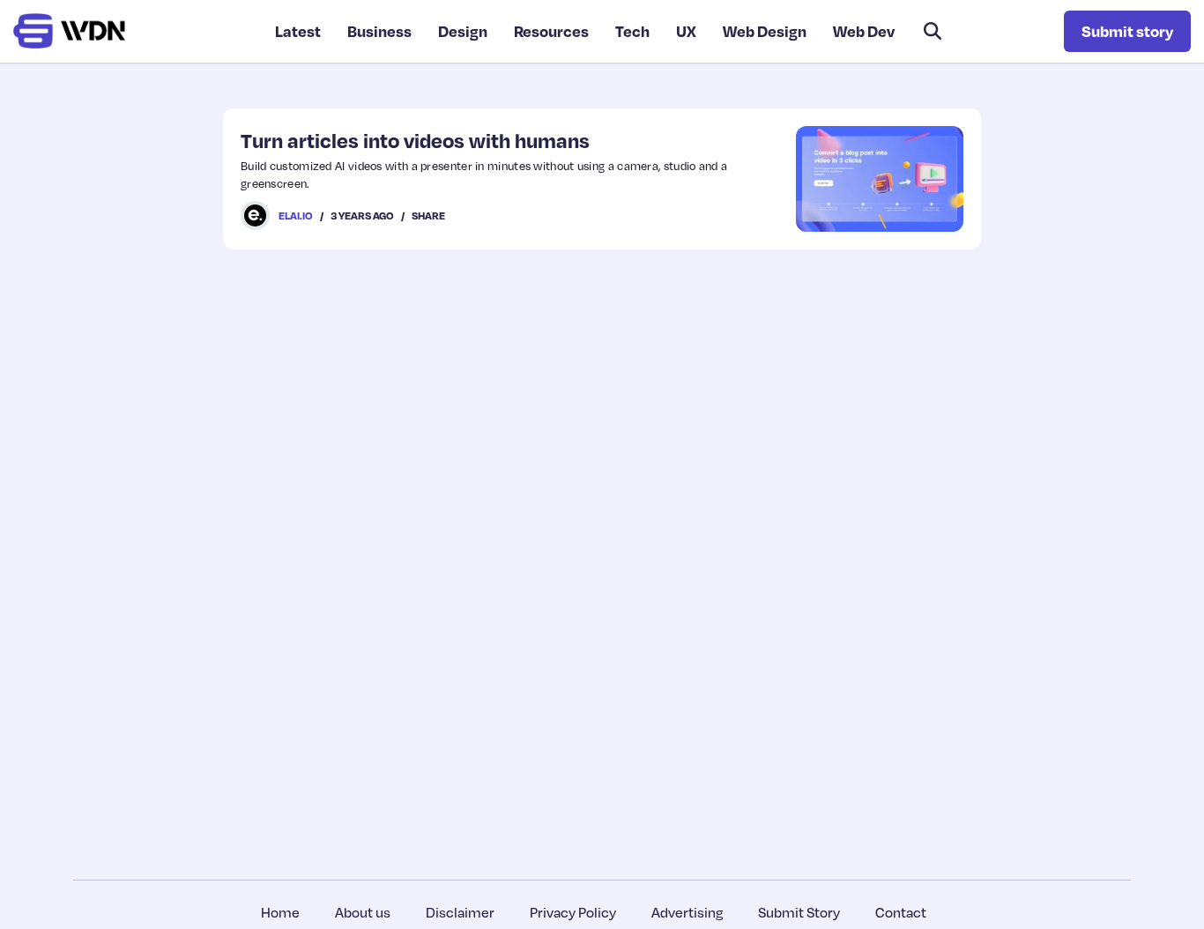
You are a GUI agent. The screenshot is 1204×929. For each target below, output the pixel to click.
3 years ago (362, 215)
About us (362, 912)
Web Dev (864, 31)
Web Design (764, 31)
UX (686, 31)
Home (280, 912)
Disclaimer (460, 912)
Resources (551, 31)
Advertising (687, 912)
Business (379, 31)
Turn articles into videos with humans (415, 140)
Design (462, 31)
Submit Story (799, 912)
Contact (900, 912)
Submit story (1127, 31)
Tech (632, 31)
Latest (298, 31)
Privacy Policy (573, 912)
